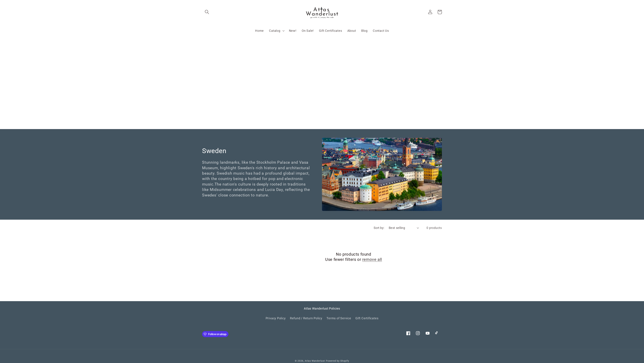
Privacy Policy (276, 318)
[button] (207, 12)
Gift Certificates (366, 318)
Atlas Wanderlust (315, 360)
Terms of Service (339, 318)
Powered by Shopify (337, 360)
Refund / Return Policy (306, 318)
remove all (372, 259)
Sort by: (379, 228)
